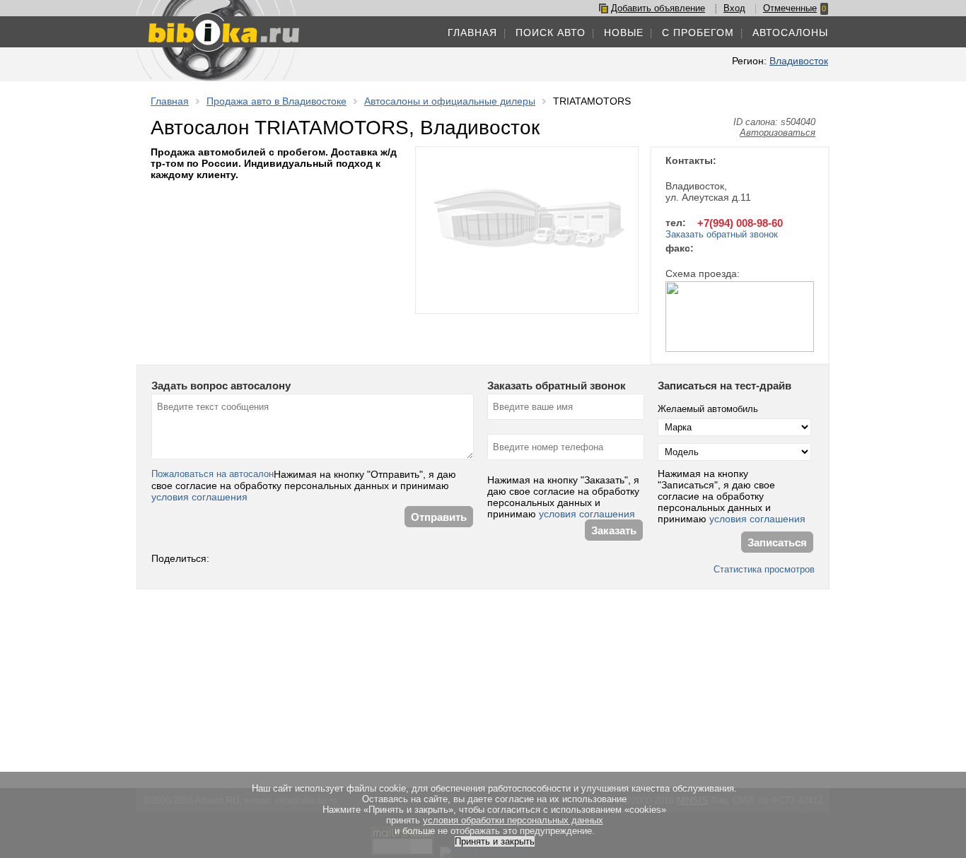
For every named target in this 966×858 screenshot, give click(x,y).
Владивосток (798, 60)
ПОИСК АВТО (551, 32)
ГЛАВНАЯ (472, 32)
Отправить (439, 517)
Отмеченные (790, 8)
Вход (734, 8)
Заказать (613, 530)
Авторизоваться (777, 132)
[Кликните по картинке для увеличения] (739, 317)
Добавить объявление (658, 8)
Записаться (777, 542)
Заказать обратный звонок (721, 234)
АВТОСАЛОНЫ (790, 32)
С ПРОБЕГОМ (698, 32)
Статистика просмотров (764, 569)
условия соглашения (199, 497)
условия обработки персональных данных (513, 820)
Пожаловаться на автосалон (212, 474)
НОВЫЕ (624, 32)
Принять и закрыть (495, 841)
